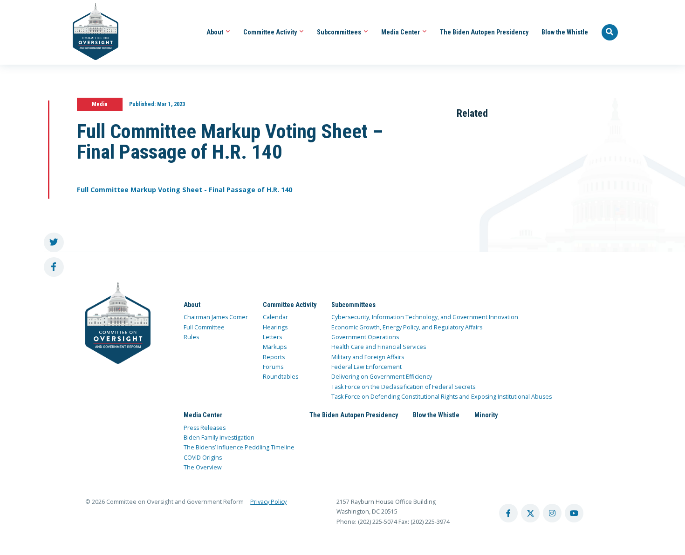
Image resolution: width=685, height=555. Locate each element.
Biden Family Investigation (219, 437)
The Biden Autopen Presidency (484, 32)
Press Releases (205, 428)
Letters (272, 337)
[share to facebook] (54, 267)
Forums (273, 367)
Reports (274, 357)
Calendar (275, 317)
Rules (191, 337)
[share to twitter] (54, 243)
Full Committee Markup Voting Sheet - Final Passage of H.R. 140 (184, 189)
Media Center (401, 32)
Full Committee (204, 327)
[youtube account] (574, 513)
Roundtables (280, 377)
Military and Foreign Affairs (367, 357)
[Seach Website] (610, 32)
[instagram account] (552, 513)
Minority (486, 415)
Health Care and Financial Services (378, 347)
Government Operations (365, 337)
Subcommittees (340, 32)
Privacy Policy (268, 502)
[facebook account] (508, 513)
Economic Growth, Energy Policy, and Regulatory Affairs (406, 327)
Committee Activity (270, 32)
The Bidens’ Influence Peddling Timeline (239, 447)
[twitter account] (530, 513)
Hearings (275, 327)
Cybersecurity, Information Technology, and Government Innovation (424, 317)
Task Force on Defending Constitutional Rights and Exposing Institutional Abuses (441, 397)
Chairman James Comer (216, 317)
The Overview (203, 467)
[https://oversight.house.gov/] (90, 32)
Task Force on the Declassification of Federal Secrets (403, 387)
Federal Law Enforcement (366, 367)
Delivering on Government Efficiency (381, 377)
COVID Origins (203, 457)
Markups (275, 347)
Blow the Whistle (564, 32)
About (215, 32)
